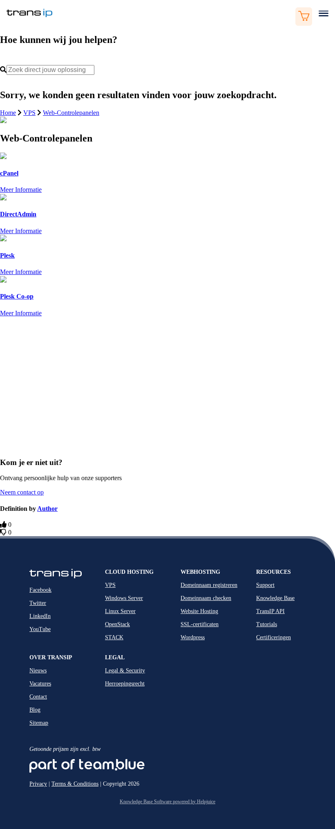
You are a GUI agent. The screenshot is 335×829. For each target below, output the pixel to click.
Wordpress (193, 637)
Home (8, 112)
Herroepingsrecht (125, 684)
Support (265, 585)
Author (47, 508)
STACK (114, 637)
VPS (29, 112)
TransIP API (270, 611)
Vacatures (40, 684)
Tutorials (266, 624)
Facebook (40, 590)
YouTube (40, 629)
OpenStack (117, 624)
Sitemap (38, 723)
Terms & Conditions (74, 784)
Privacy (38, 784)
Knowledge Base (275, 598)
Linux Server (120, 611)
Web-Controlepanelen (71, 112)
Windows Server (124, 598)
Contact (38, 697)
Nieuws (38, 670)
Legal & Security (125, 670)
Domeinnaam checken (206, 598)
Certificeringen (273, 637)
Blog (34, 710)
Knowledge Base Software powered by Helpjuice (167, 801)
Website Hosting (199, 611)
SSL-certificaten (200, 624)
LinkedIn (40, 616)
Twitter (37, 603)
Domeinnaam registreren (209, 585)
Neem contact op (22, 492)
